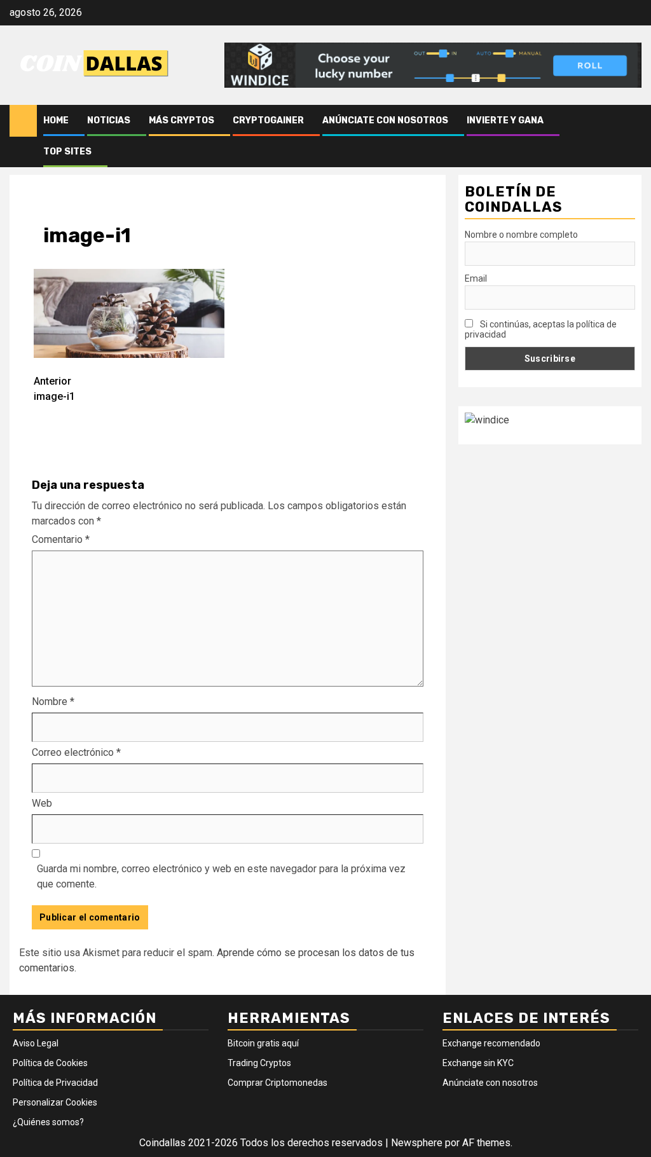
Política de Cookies (50, 1063)
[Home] (23, 120)
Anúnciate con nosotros (385, 120)
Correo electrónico (76, 752)
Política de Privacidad (55, 1083)
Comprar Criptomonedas (277, 1083)
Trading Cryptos (259, 1063)
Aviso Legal (35, 1043)
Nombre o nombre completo (521, 234)
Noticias (108, 120)
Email (476, 278)
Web (42, 803)
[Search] (632, 136)
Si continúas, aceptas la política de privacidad (541, 329)
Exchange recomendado (491, 1043)
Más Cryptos (181, 120)
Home (56, 120)
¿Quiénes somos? (48, 1122)
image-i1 (54, 388)
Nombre (53, 701)
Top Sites (67, 151)
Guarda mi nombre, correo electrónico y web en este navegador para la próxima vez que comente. (221, 876)
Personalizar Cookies (55, 1102)
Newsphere (416, 1143)
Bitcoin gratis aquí (263, 1043)
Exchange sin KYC (478, 1063)
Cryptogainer (268, 120)
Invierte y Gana (505, 120)
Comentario (61, 539)
